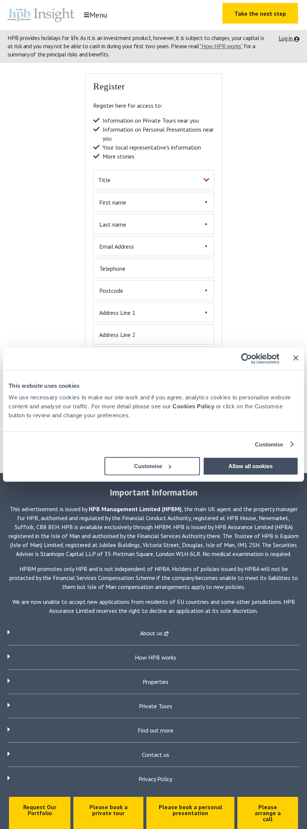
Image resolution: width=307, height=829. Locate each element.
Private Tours (155, 706)
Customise (269, 444)
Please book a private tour (108, 810)
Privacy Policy (155, 779)
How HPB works (155, 657)
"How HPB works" (221, 46)
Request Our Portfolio (40, 810)
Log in (286, 38)
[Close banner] (295, 357)
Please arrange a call (268, 813)
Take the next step (260, 13)
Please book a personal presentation (190, 810)
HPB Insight (43, 15)
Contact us (155, 754)
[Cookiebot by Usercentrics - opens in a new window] (246, 358)
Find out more (155, 730)
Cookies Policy (193, 406)
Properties (155, 681)
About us (152, 633)
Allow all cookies (250, 466)
